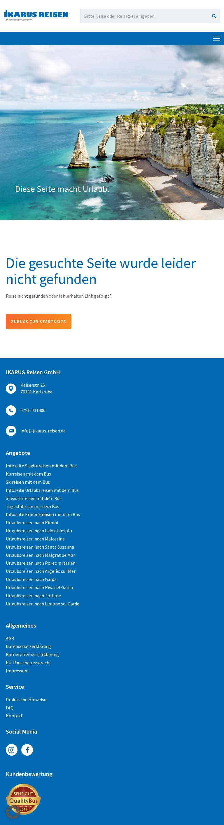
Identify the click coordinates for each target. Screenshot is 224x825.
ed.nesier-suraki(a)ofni (43, 431)
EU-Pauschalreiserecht (28, 662)
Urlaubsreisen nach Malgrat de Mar (40, 555)
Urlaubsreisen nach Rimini (32, 522)
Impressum (17, 671)
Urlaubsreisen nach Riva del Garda (39, 587)
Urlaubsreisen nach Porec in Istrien (41, 563)
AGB (10, 638)
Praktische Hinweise (26, 699)
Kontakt (14, 715)
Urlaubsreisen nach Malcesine (35, 539)
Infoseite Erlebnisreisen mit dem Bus (43, 514)
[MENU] (216, 38)
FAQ (10, 708)
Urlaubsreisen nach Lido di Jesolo (39, 530)
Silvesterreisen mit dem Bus (34, 498)
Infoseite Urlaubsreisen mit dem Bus (42, 490)
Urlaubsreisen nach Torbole (33, 595)
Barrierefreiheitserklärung (32, 654)
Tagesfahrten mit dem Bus (32, 506)
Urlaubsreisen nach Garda (31, 579)
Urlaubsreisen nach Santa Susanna (40, 547)
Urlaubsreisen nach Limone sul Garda (42, 604)
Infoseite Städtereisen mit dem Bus (41, 466)
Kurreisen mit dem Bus (28, 474)
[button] (13, 812)
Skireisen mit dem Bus (28, 482)
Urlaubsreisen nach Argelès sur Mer (41, 571)
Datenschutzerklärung (28, 646)
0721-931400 (33, 410)
